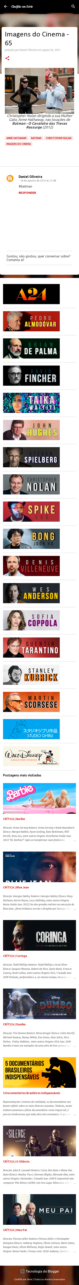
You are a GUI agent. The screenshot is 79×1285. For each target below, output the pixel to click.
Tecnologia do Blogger (42, 1271)
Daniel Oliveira (30, 176)
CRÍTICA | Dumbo (14, 1024)
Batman (36, 138)
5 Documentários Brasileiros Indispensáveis (31, 1093)
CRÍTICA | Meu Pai (15, 1230)
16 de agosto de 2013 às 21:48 (38, 180)
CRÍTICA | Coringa (15, 956)
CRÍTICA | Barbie (14, 819)
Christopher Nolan (58, 138)
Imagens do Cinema (18, 144)
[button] (7, 58)
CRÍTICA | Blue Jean (16, 887)
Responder (27, 192)
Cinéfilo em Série (22, 6)
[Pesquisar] (73, 6)
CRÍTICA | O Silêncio (16, 1161)
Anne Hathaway (16, 138)
